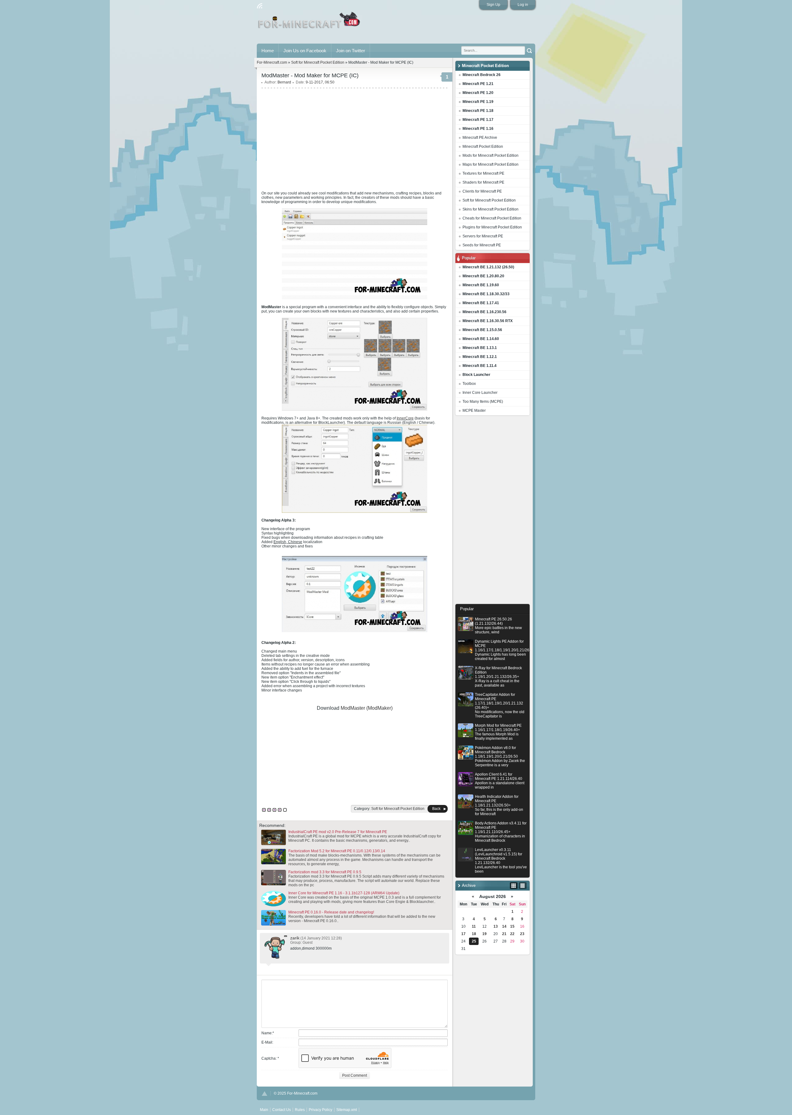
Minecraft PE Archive (480, 137)
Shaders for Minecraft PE (483, 182)
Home (267, 50)
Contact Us (281, 1110)
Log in (523, 4)
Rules (300, 1110)
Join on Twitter (350, 50)
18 (474, 934)
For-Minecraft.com (272, 62)
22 (512, 934)
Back (436, 808)
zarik (294, 937)
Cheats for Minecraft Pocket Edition (492, 218)
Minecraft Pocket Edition (483, 146)
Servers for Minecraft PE (483, 236)
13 (495, 926)
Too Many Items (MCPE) (483, 401)
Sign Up (493, 4)
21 (504, 934)
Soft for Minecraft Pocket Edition (489, 200)
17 (463, 934)
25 (474, 941)
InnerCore (405, 418)
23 (522, 934)
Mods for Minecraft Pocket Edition (491, 155)
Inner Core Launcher (480, 392)
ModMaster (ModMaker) (367, 708)
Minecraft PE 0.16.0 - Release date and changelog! (331, 912)
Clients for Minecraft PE (482, 191)
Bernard (284, 82)
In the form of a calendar (514, 885)
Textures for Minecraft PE (483, 173)
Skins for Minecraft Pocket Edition (491, 209)
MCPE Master (474, 410)
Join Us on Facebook (304, 50)
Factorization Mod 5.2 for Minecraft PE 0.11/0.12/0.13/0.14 (336, 851)
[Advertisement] (492, 511)
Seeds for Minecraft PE (482, 245)
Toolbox (469, 383)
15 (512, 926)
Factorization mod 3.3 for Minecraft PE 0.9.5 (324, 872)
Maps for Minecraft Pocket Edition (491, 164)
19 (484, 934)
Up (264, 1093)
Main (309, 22)
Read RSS (259, 6)
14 (504, 926)
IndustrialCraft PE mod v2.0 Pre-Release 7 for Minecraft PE (337, 832)
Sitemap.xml (346, 1110)
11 (474, 926)
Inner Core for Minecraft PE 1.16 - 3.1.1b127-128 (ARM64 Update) (343, 893)
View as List (523, 885)
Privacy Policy (320, 1110)
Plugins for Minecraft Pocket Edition (492, 227)
